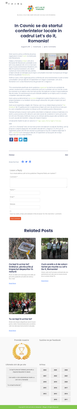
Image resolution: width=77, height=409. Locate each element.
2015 (44, 388)
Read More (12, 283)
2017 (66, 388)
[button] (23, 162)
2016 (55, 388)
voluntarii (16, 133)
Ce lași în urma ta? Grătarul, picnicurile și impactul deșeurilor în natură (21, 268)
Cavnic (25, 56)
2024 (44, 370)
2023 (66, 376)
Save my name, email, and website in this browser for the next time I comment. (36, 214)
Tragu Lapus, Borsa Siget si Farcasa (49, 121)
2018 (44, 382)
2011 (66, 399)
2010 (55, 399)
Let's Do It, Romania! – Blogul (38, 407)
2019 (55, 382)
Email (12, 197)
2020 (66, 382)
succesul (33, 98)
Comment (14, 177)
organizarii (43, 87)
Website (12, 204)
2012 (44, 394)
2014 (66, 394)
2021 (44, 376)
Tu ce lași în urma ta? (20, 319)
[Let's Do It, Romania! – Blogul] (36, 11)
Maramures (26, 75)
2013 (55, 394)
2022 (55, 376)
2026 (66, 370)
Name (12, 190)
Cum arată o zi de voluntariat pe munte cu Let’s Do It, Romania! (54, 267)
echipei (24, 61)
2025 (55, 370)
